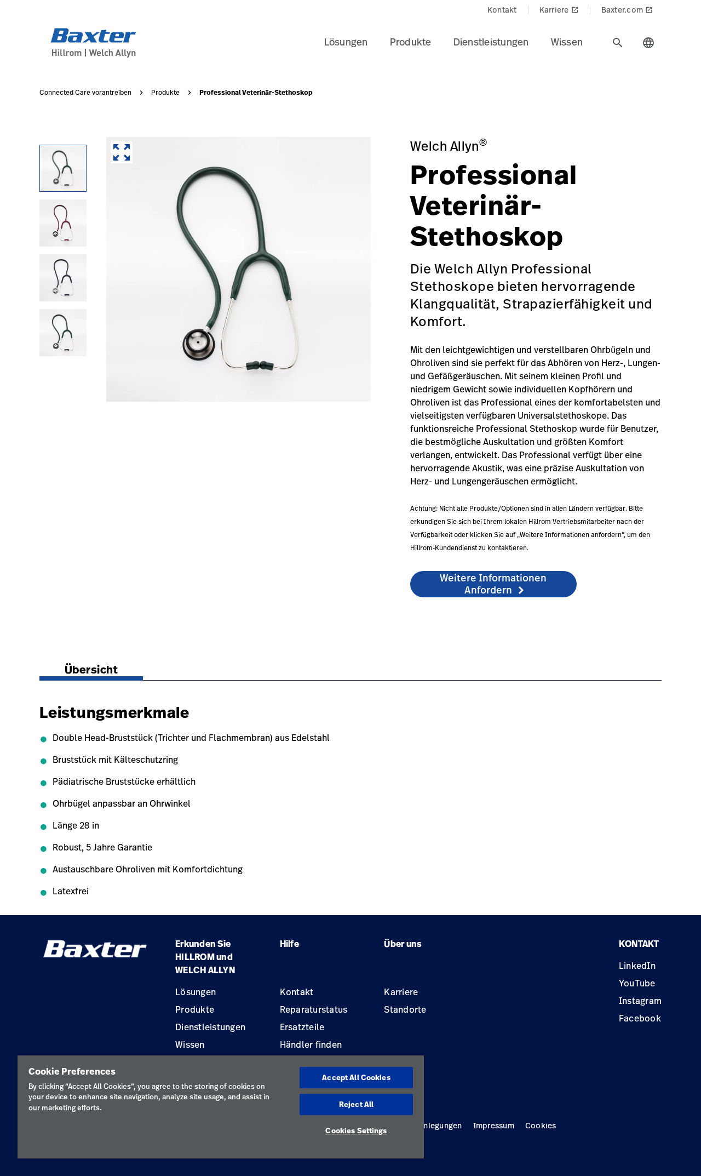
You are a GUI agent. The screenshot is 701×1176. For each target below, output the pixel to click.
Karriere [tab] (559, 9)
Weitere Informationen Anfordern (493, 583)
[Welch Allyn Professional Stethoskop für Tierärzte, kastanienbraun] (63, 223)
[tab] (618, 43)
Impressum (493, 1125)
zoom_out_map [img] (122, 152)
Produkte (165, 92)
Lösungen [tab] (346, 41)
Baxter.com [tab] (627, 9)
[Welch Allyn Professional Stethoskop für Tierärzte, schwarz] (63, 277)
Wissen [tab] (567, 41)
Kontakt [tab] (502, 9)
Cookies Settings (356, 1130)
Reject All (356, 1104)
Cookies (540, 1125)
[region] (221, 1106)
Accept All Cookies (356, 1077)
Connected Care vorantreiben (85, 92)
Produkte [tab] (411, 41)
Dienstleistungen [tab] (491, 41)
